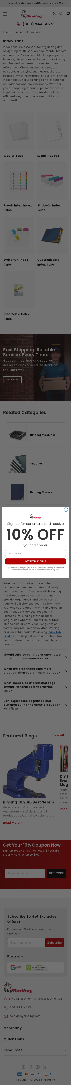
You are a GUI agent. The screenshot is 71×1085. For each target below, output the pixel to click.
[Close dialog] (66, 509)
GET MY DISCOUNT (35, 561)
